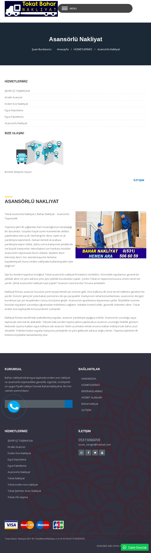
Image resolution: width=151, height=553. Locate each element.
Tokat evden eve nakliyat (23, 484)
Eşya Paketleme (14, 116)
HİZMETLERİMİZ (83, 49)
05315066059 (89, 439)
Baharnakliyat (89, 403)
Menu (73, 8)
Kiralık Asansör (14, 97)
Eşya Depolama (14, 110)
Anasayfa (63, 49)
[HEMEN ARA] (13, 406)
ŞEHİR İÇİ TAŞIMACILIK (17, 91)
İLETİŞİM (86, 410)
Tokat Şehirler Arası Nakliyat (24, 491)
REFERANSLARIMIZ (92, 391)
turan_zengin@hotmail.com (94, 444)
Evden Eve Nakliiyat (16, 104)
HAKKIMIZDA (88, 378)
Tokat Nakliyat (16, 478)
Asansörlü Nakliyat (108, 49)
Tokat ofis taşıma (18, 497)
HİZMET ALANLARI (91, 397)
